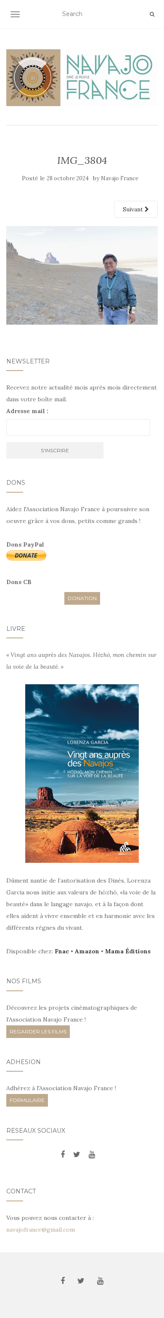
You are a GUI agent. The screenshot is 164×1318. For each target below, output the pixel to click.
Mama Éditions (128, 951)
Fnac (62, 951)
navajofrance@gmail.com (40, 1229)
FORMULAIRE (27, 1100)
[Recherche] (152, 14)
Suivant (134, 209)
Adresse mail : (27, 411)
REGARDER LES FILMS (38, 1031)
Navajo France (119, 178)
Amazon (87, 951)
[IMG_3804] (82, 275)
